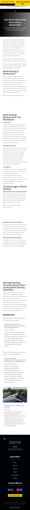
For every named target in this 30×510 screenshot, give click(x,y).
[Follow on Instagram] (18, 490)
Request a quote (7, 59)
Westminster (20, 30)
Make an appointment (15, 495)
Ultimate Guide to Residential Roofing (14, 406)
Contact (15, 478)
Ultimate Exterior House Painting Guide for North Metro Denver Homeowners (14, 325)
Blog (7, 30)
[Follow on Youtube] (12, 490)
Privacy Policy (17, 507)
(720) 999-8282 (15, 449)
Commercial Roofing (10, 364)
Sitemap (11, 507)
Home (15, 462)
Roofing (7, 409)
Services (15, 468)
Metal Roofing (13, 30)
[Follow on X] (15, 490)
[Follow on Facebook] (9, 490)
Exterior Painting (9, 330)
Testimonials (15, 475)
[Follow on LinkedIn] (21, 490)
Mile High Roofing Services (12, 28)
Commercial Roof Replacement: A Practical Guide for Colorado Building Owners (14, 359)
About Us (15, 465)
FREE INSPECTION (7, 2)
